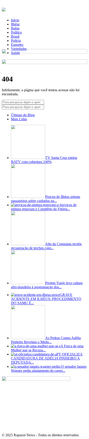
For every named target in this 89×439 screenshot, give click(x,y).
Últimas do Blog (23, 115)
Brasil (15, 36)
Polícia (16, 40)
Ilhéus (15, 24)
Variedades (19, 49)
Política (16, 32)
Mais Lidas (19, 119)
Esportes (17, 45)
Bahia (15, 28)
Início (15, 20)
